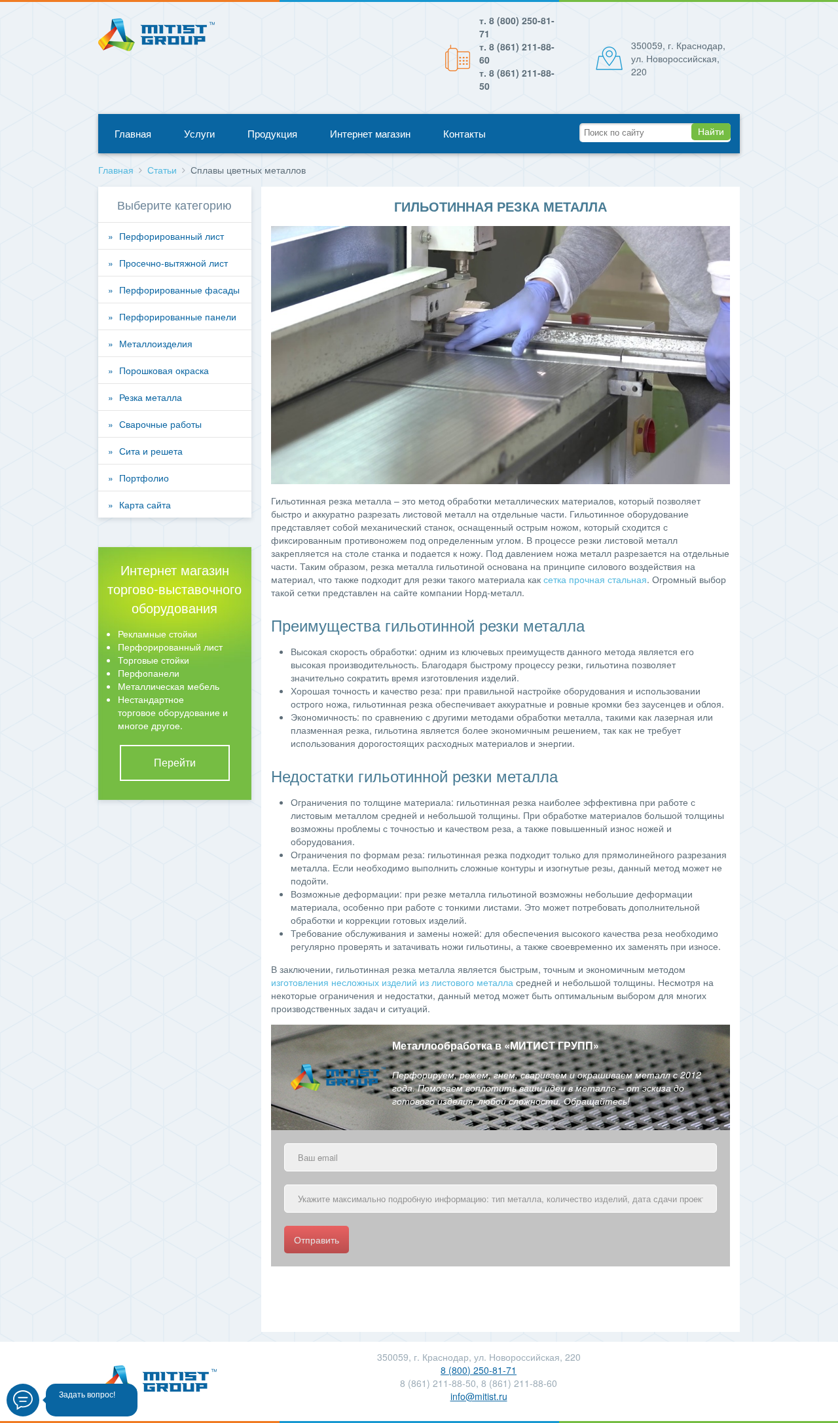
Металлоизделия (155, 343)
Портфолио (144, 477)
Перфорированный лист (171, 235)
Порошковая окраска (164, 370)
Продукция (272, 133)
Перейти (175, 762)
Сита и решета (151, 450)
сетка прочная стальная (595, 579)
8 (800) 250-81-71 (479, 1369)
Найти (711, 131)
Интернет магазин (370, 133)
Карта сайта (145, 504)
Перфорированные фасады (179, 289)
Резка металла (150, 397)
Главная (133, 133)
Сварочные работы (160, 423)
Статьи (162, 169)
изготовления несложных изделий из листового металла (392, 982)
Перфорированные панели (177, 316)
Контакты (464, 133)
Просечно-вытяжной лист (173, 262)
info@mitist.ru (478, 1396)
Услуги (199, 133)
